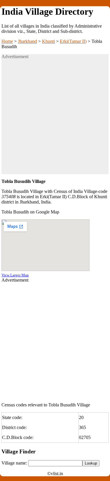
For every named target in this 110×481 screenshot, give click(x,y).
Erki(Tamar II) (73, 41)
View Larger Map (15, 275)
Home (7, 41)
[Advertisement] (55, 119)
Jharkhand (27, 41)
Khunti (48, 41)
